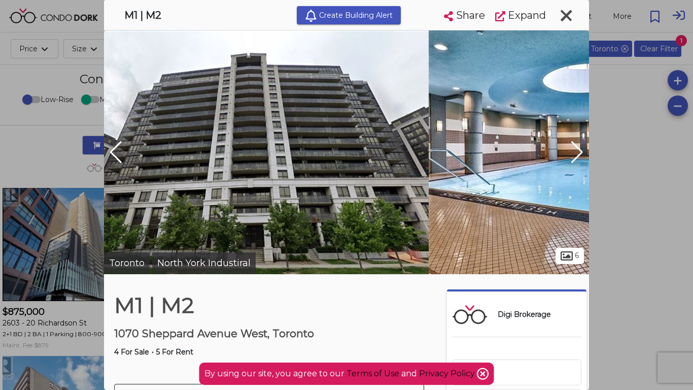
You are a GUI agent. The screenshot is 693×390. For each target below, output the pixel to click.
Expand (525, 15)
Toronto (127, 263)
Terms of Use (372, 373)
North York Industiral (204, 263)
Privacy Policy (448, 373)
